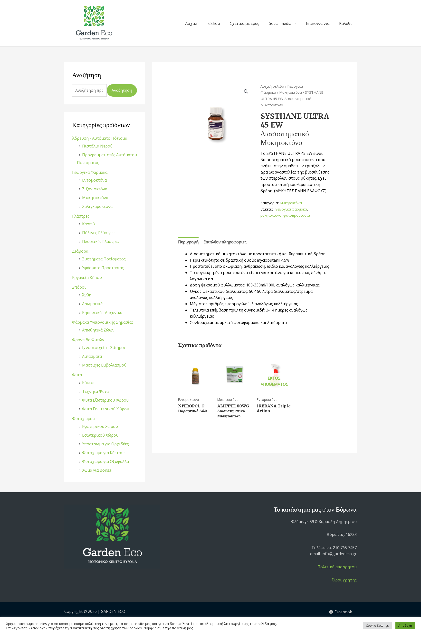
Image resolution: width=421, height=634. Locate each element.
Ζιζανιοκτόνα (94, 189)
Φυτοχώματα (84, 418)
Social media (280, 23)
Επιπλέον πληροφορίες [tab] (225, 242)
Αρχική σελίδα (272, 86)
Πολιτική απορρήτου (337, 567)
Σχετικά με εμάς (244, 23)
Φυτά (77, 374)
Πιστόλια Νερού (97, 146)
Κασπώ (88, 224)
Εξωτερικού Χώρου (100, 426)
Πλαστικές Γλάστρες (101, 241)
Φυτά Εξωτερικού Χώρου (105, 400)
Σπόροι (79, 287)
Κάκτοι (88, 382)
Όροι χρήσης (344, 580)
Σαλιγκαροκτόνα (97, 206)
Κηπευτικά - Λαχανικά (102, 312)
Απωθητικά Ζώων (98, 330)
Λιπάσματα (92, 356)
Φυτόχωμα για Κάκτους (103, 452)
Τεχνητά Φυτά (95, 391)
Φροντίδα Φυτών (88, 339)
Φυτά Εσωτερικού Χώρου (105, 409)
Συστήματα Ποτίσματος (104, 259)
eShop (214, 23)
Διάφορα (80, 251)
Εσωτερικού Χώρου (100, 435)
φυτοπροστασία (296, 215)
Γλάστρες (80, 216)
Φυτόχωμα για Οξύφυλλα (105, 461)
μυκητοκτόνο (270, 215)
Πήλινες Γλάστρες (98, 232)
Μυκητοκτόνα (95, 197)
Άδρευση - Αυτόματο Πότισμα (99, 138)
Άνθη (86, 295)
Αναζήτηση (122, 90)
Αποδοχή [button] (405, 625)
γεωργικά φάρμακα (291, 209)
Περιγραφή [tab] (188, 242)
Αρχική (192, 23)
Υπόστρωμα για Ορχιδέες (105, 444)
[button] (246, 91)
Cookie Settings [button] (377, 625)
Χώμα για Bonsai (97, 470)
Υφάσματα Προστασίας (103, 267)
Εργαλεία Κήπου (87, 277)
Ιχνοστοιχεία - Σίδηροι (103, 347)
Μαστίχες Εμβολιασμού (104, 365)
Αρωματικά (92, 303)
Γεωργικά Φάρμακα (89, 172)
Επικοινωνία (317, 23)
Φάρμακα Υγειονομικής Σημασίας (103, 322)
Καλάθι (345, 23)
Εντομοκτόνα (94, 180)
